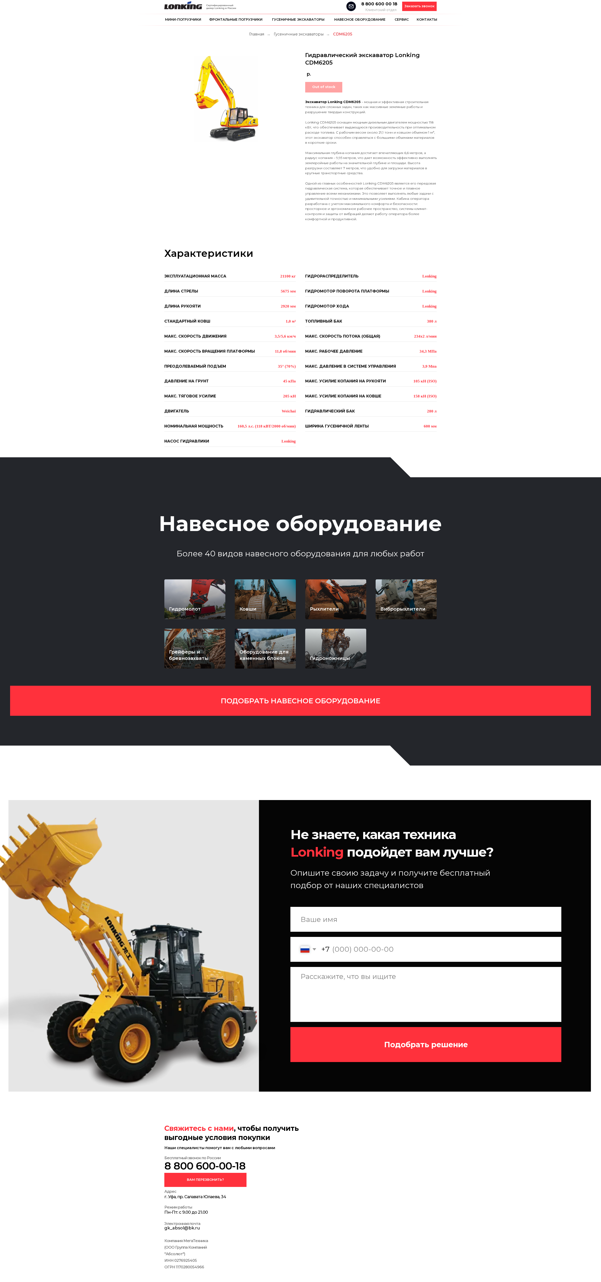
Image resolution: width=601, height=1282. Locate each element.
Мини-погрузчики (183, 19)
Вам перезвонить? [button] (205, 1180)
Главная (256, 34)
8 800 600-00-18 (205, 1165)
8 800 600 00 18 (379, 4)
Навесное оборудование (359, 19)
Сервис (402, 19)
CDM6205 (342, 34)
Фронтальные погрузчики (235, 19)
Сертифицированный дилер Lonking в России (221, 7)
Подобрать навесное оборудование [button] (300, 701)
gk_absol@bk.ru (182, 1228)
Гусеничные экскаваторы (298, 19)
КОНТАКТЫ (427, 19)
